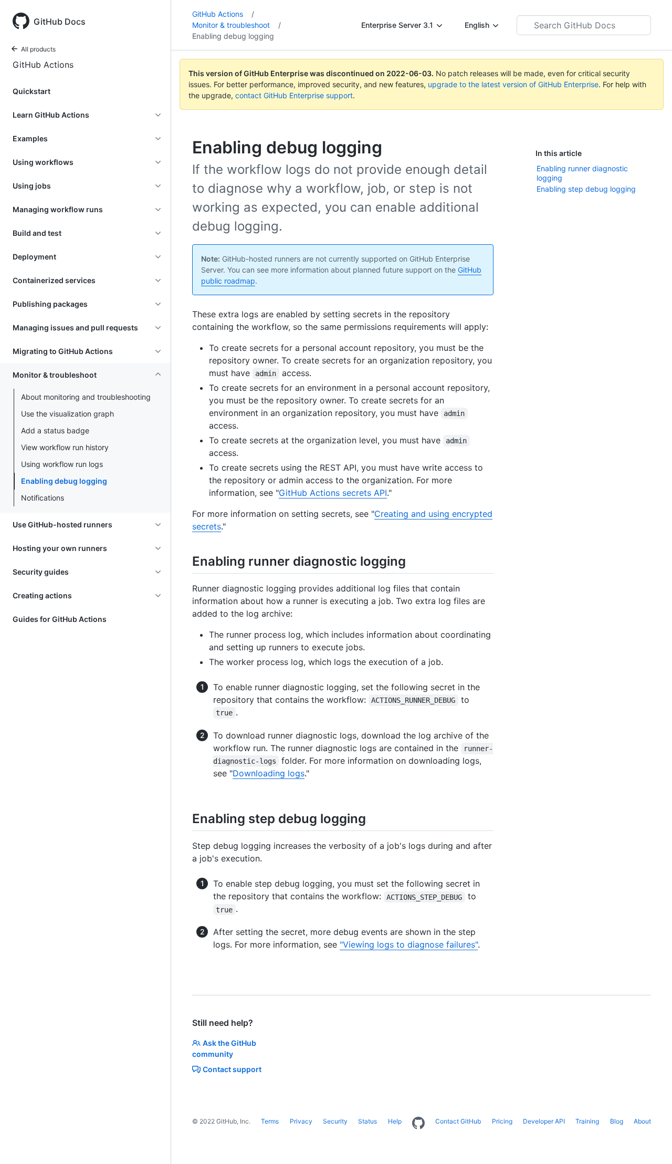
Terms (270, 1121)
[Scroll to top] (648, 1140)
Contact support (232, 1069)
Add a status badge (55, 430)
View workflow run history (65, 447)
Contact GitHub (458, 1121)
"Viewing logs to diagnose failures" (409, 944)
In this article (559, 153)
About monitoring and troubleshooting (86, 396)
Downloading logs (268, 773)
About (642, 1121)
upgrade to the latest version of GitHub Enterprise (513, 84)
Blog (616, 1121)
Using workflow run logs (62, 464)
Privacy (301, 1121)
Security (335, 1121)
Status (367, 1121)
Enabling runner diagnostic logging (582, 173)
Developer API (544, 1121)
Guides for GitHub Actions (60, 619)
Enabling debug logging (64, 480)
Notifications (42, 497)
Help (395, 1121)
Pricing (502, 1121)
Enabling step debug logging (586, 188)
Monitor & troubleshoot (236, 24)
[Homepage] (418, 1123)
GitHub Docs (60, 21)
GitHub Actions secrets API (333, 492)
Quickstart (31, 91)
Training (587, 1121)
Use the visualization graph (67, 413)
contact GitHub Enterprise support (294, 95)
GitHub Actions (43, 64)
